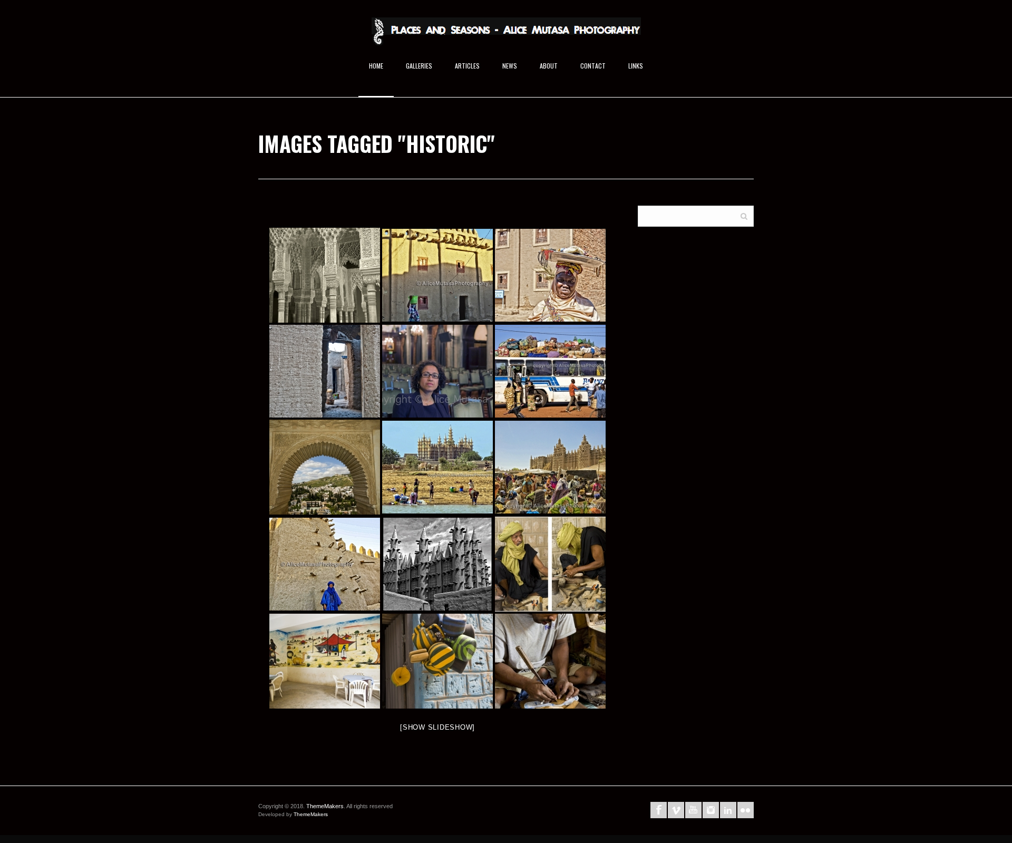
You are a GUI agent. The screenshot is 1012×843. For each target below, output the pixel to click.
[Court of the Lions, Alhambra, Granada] (324, 275)
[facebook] (658, 810)
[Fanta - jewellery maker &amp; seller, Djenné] (550, 275)
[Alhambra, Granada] (324, 467)
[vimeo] (676, 810)
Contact (593, 65)
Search (744, 215)
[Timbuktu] (324, 661)
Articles (467, 65)
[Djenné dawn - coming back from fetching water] (437, 275)
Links (635, 65)
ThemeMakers (325, 806)
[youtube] (693, 810)
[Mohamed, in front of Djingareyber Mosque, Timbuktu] (324, 564)
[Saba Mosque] (437, 467)
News (509, 65)
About (549, 65)
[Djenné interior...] (324, 371)
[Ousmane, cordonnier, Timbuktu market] (550, 661)
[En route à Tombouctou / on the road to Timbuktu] (550, 371)
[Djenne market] (550, 467)
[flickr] (745, 810)
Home (376, 65)
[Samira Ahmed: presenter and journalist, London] (437, 371)
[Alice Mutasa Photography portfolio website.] (506, 35)
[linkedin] (728, 810)
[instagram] (711, 810)
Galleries (419, 65)
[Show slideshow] (437, 727)
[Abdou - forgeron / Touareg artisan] (550, 564)
